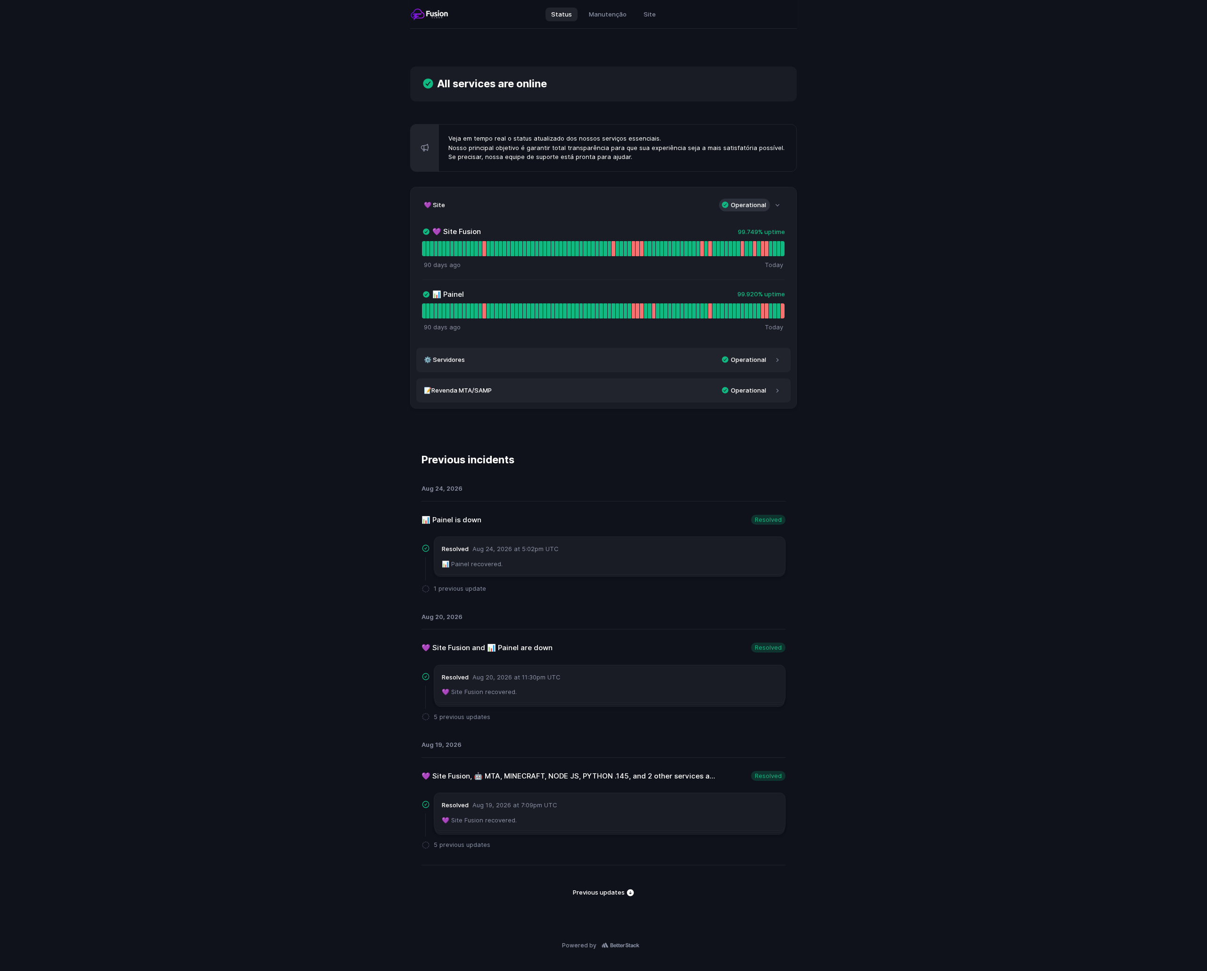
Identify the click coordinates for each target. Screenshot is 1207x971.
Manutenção (608, 14)
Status (561, 14)
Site (650, 14)
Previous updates (599, 892)
